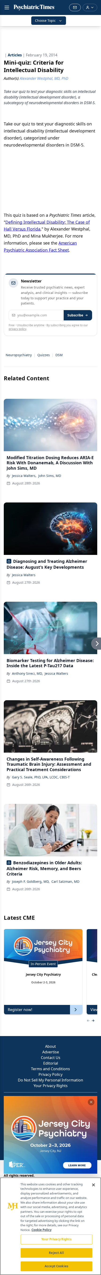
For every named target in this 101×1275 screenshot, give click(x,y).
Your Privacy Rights (51, 1085)
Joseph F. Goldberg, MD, (31, 881)
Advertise (50, 1052)
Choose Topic (45, 20)
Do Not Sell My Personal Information (50, 1080)
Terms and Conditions (50, 1068)
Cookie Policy (41, 1230)
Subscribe (75, 315)
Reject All (56, 1253)
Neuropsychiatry (19, 355)
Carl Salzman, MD (65, 881)
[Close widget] (91, 1102)
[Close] (93, 1185)
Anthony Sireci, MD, (27, 673)
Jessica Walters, (24, 475)
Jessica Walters (23, 575)
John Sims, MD (49, 475)
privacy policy (17, 329)
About (50, 1046)
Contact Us (50, 1057)
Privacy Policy (50, 1074)
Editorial (50, 1063)
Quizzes (43, 355)
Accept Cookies (56, 1266)
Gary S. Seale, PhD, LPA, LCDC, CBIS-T (41, 777)
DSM (59, 355)
